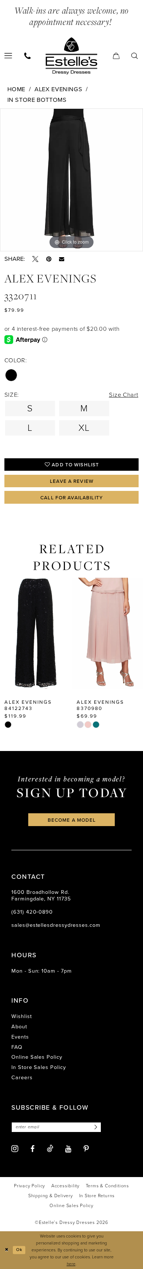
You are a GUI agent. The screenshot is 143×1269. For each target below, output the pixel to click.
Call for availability (71, 497)
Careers (21, 1077)
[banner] (71, 55)
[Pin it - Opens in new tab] (48, 259)
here (71, 1264)
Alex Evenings (58, 89)
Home (16, 89)
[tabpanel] (71, 180)
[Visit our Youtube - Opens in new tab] (68, 1149)
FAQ (16, 1047)
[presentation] (35, 633)
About (19, 1026)
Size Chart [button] (123, 394)
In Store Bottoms (37, 99)
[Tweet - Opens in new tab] (35, 259)
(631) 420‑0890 (32, 912)
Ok (19, 1249)
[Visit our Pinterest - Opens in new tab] (86, 1149)
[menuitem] (27, 56)
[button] (116, 56)
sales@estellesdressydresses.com (55, 925)
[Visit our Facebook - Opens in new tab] (32, 1149)
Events (20, 1037)
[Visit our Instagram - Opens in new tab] (14, 1149)
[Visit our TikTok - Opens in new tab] (50, 1149)
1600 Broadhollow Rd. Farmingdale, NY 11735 (41, 895)
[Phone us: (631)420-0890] (27, 56)
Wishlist (21, 1016)
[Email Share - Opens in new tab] (61, 259)
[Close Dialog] (6, 1250)
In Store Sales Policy (38, 1067)
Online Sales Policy (36, 1057)
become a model (72, 820)
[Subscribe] (94, 1127)
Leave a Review (72, 481)
